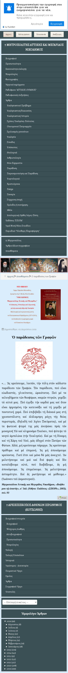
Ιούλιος (10, 627)
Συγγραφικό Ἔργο (14, 586)
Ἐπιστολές (10, 591)
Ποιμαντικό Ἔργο (14, 570)
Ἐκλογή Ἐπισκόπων (15, 555)
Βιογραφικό (11, 58)
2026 (7, 621)
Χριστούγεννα (13, 183)
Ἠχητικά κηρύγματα (15, 84)
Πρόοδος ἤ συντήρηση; (17, 204)
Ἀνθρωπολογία (13, 157)
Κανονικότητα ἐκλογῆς (16, 68)
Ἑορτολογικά (13, 178)
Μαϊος (10, 633)
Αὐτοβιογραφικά (14, 534)
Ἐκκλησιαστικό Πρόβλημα (18, 105)
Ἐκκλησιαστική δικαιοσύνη (18, 110)
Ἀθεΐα (9, 210)
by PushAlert (10, 27)
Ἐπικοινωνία (41, 34)
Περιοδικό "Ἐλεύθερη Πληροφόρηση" (23, 231)
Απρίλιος (11, 637)
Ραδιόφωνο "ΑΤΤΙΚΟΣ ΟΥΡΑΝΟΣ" (21, 89)
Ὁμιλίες (9, 576)
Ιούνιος (10, 630)
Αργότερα (37, 23)
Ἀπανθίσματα (12, 250)
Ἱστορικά (10, 560)
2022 (7, 659)
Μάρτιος (11, 640)
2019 (7, 668)
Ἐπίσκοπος (11, 147)
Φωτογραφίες (12, 79)
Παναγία (10, 194)
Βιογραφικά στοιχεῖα (15, 518)
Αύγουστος (12, 624)
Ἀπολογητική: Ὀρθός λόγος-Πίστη (22, 215)
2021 (7, 662)
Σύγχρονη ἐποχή (14, 199)
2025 (7, 649)
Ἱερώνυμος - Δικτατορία (17, 565)
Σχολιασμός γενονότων (17, 131)
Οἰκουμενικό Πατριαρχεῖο (18, 126)
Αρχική (8, 34)
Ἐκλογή (9, 550)
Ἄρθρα (9, 100)
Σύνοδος (10, 142)
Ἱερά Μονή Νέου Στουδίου (18, 225)
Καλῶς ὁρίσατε (23, 34)
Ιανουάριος (12, 646)
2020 (7, 665)
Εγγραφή (56, 23)
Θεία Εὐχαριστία (14, 163)
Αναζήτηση (57, 34)
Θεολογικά (11, 152)
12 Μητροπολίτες (13, 240)
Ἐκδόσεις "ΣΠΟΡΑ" (14, 220)
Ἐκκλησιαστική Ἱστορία (17, 116)
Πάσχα (9, 189)
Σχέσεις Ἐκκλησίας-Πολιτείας (20, 121)
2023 (7, 656)
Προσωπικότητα (13, 63)
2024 (7, 652)
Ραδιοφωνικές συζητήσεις (17, 95)
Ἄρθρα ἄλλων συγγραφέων (18, 245)
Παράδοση (11, 168)
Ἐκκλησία (11, 136)
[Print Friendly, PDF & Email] (62, 497)
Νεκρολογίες (12, 74)
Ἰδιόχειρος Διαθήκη (15, 529)
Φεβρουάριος (13, 643)
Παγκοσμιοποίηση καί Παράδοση (22, 173)
